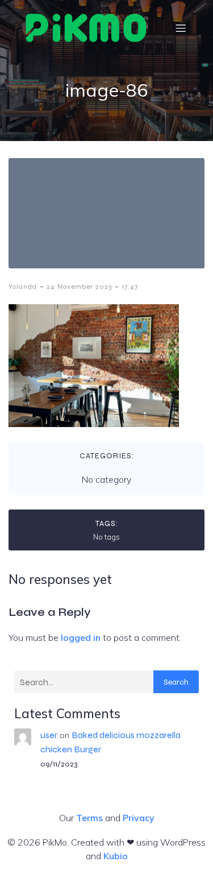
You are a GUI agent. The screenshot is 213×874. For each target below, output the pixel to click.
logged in (81, 637)
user (48, 735)
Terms (89, 817)
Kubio (115, 855)
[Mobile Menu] (180, 28)
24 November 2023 (79, 287)
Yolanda (23, 287)
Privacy (138, 817)
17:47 (130, 287)
